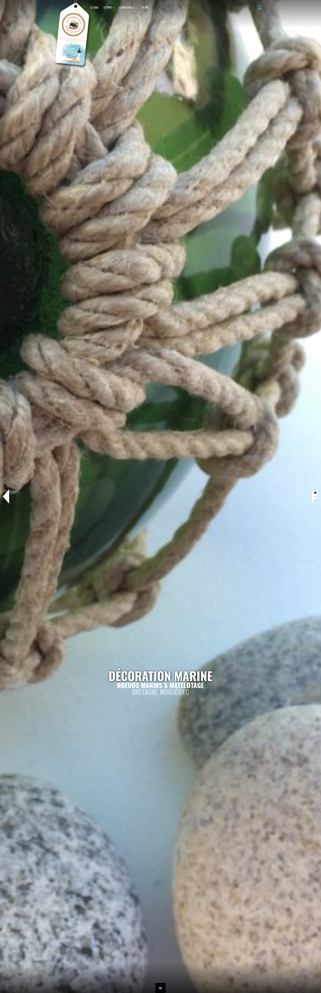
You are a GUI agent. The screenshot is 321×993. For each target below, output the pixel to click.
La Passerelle (127, 7)
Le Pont (107, 7)
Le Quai (94, 7)
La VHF (145, 7)
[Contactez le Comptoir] (260, 8)
